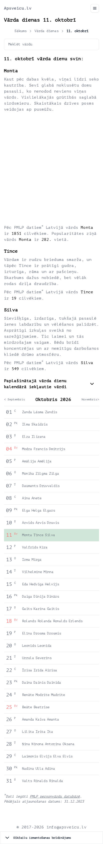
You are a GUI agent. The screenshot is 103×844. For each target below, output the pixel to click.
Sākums (20, 31)
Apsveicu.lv (18, 8)
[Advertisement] (51, 168)
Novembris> (90, 399)
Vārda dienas (46, 31)
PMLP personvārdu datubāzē (55, 796)
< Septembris (14, 399)
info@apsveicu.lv (66, 827)
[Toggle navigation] (94, 8)
